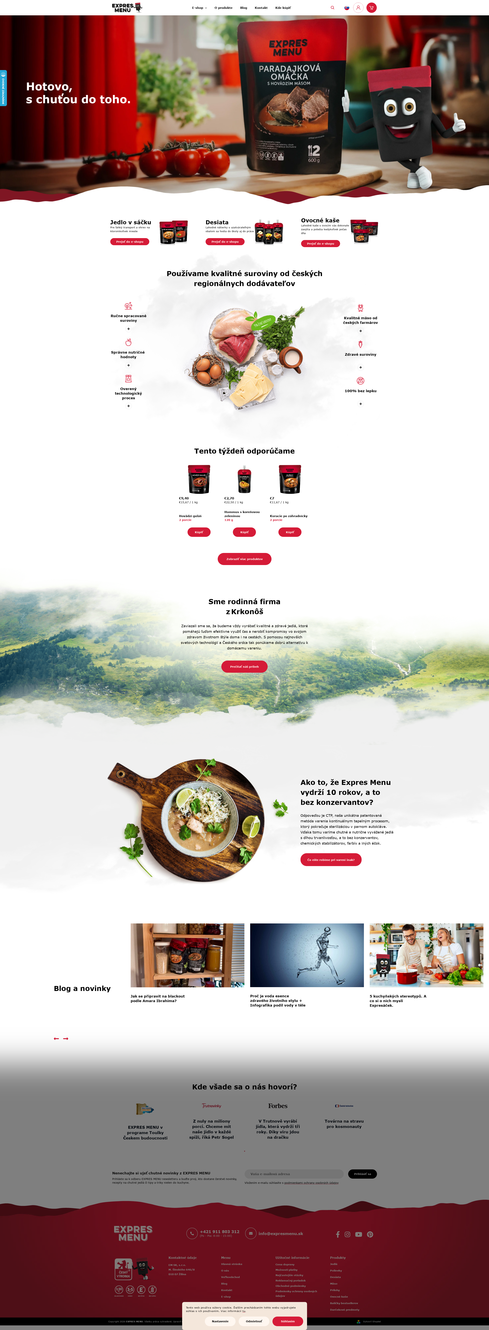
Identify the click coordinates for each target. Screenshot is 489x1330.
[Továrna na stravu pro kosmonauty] (344, 1106)
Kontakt (226, 1290)
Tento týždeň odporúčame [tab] (244, 450)
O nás (225, 1270)
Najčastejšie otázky (289, 1275)
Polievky (336, 1270)
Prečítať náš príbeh (244, 666)
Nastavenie (220, 1321)
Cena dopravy (285, 1264)
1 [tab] (245, 1151)
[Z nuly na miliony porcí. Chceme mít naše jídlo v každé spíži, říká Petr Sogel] (211, 1105)
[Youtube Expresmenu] (358, 1233)
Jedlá (333, 1264)
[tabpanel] (145, 1120)
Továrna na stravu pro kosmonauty (344, 1124)
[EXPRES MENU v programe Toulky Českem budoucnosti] (145, 1109)
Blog (224, 1283)
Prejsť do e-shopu (129, 241)
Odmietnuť (254, 1321)
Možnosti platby (286, 1269)
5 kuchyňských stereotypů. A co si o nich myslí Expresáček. (159, 1000)
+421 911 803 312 (219, 1231)
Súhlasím (288, 1321)
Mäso (333, 1283)
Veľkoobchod (230, 1277)
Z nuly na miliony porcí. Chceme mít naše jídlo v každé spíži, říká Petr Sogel (211, 1129)
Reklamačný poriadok (291, 1280)
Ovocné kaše (339, 1296)
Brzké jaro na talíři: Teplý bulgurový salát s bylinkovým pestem (398, 1000)
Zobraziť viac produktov (245, 559)
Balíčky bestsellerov (344, 1303)
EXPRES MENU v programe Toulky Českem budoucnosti (145, 1132)
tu (243, 1311)
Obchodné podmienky (291, 1285)
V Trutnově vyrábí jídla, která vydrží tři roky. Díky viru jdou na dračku (278, 1129)
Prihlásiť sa (362, 1174)
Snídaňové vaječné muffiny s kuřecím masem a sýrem (278, 998)
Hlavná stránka (231, 1264)
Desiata (335, 1277)
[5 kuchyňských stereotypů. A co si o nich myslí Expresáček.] (187, 955)
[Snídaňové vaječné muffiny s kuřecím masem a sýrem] (307, 955)
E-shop (226, 1296)
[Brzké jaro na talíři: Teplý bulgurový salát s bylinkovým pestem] (426, 955)
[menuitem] (199, 6)
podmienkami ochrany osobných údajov (311, 1182)
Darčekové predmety (344, 1309)
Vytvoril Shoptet (372, 1321)
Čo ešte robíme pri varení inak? (331, 859)
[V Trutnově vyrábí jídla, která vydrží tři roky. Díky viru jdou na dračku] (277, 1105)
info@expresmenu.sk (281, 1233)
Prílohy (335, 1290)
